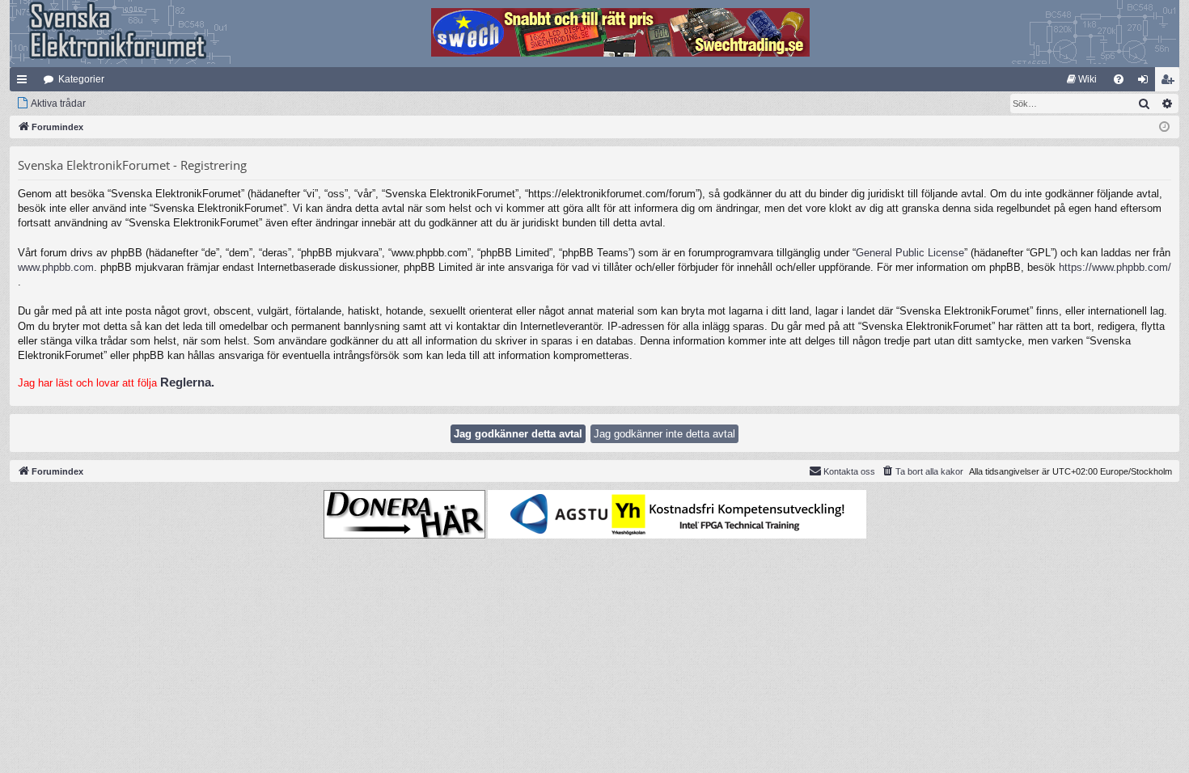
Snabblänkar (25, 82)
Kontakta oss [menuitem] (849, 471)
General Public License (910, 253)
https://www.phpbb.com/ (1115, 267)
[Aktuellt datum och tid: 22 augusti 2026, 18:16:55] (1164, 127)
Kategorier (81, 79)
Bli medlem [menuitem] (1170, 82)
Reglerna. (187, 382)
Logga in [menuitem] (1146, 82)
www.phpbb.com (56, 267)
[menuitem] (1081, 79)
